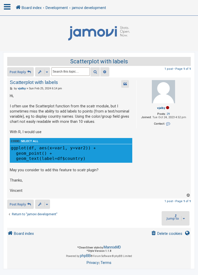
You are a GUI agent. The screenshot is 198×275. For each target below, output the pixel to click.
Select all (29, 141)
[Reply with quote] (125, 84)
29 (168, 114)
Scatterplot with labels (99, 61)
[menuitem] (167, 234)
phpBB (85, 255)
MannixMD (112, 247)
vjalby (161, 108)
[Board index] (99, 33)
